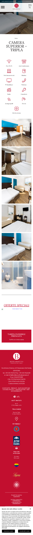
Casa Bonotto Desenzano (24, 1)
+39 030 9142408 (24, 373)
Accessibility (16, 391)
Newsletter (20, 389)
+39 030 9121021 (10, 373)
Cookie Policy (8, 389)
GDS (27, 389)
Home (16, 38)
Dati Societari (24, 388)
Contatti (6, 388)
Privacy (14, 388)
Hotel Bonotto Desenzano (9, 1)
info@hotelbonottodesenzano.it (19, 375)
